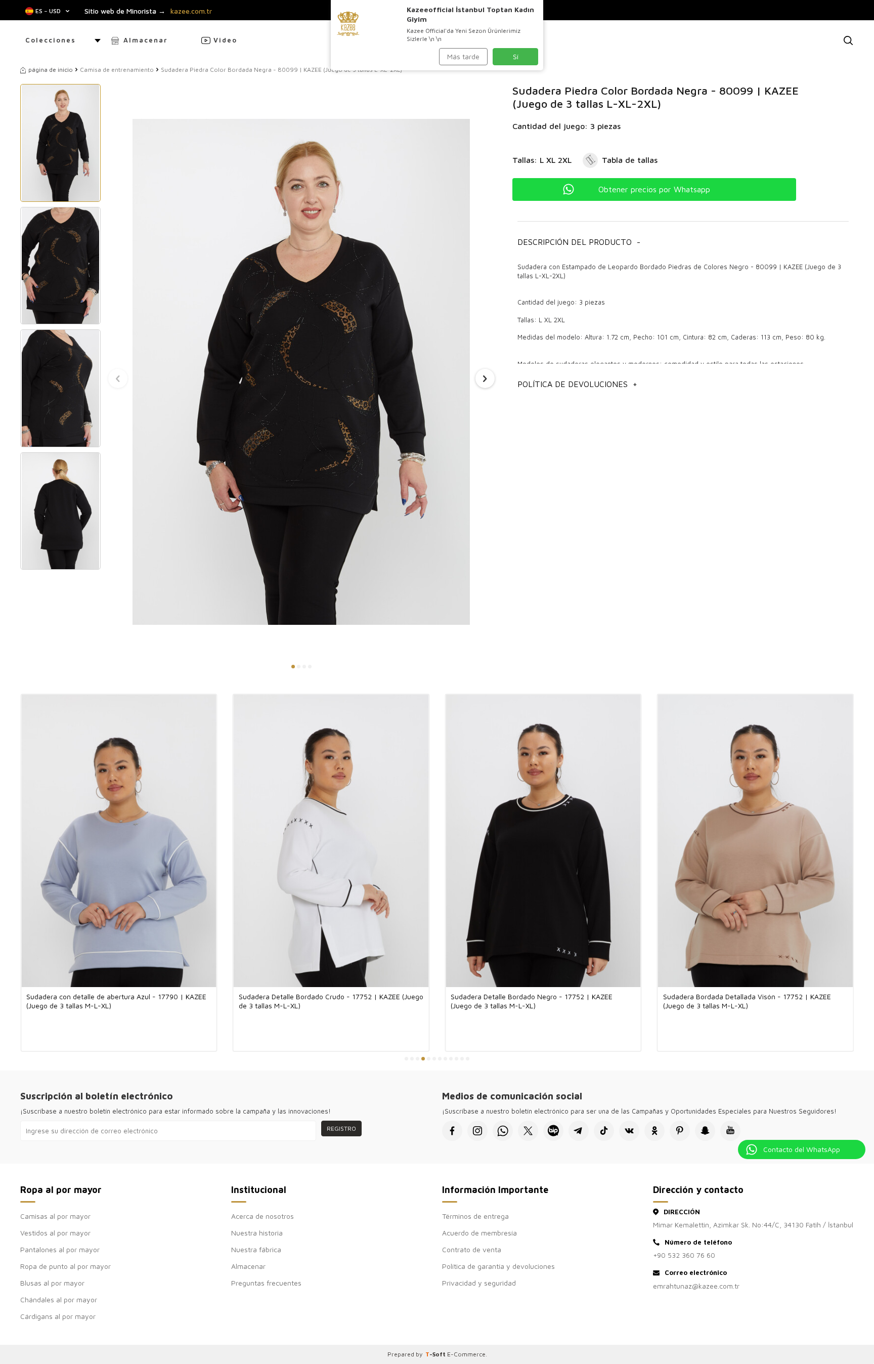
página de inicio (50, 69)
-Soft (436, 1354)
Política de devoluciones (577, 384)
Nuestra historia (257, 1232)
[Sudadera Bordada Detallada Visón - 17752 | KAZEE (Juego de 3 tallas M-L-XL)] (755, 841)
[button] (293, 666)
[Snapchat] (705, 1131)
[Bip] (553, 1131)
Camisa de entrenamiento (117, 69)
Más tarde (463, 56)
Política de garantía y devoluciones (498, 1266)
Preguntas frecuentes (266, 1282)
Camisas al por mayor (55, 1216)
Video (225, 40)
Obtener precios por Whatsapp (654, 189)
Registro (341, 1128)
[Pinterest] (680, 1131)
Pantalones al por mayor (60, 1249)
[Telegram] (579, 1131)
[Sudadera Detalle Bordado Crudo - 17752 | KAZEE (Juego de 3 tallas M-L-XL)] (331, 841)
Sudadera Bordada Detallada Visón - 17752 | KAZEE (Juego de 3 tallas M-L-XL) (747, 1001)
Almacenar (145, 40)
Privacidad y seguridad (479, 1282)
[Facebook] (452, 1131)
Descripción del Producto (578, 241)
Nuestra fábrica (256, 1249)
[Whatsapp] (503, 1131)
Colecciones (50, 40)
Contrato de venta (471, 1249)
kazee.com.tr (191, 11)
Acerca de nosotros (262, 1216)
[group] (301, 372)
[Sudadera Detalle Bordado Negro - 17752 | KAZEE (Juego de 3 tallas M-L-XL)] (543, 841)
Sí (515, 56)
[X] (528, 1131)
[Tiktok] (604, 1131)
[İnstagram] (477, 1131)
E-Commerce (466, 1354)
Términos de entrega (475, 1216)
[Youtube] (730, 1131)
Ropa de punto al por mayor (65, 1266)
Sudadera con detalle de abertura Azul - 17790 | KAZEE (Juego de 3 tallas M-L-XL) (116, 1001)
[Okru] (654, 1131)
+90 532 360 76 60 (684, 1255)
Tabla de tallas (630, 159)
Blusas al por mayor (52, 1282)
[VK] (629, 1131)
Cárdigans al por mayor (58, 1316)
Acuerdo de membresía (479, 1232)
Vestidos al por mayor (55, 1232)
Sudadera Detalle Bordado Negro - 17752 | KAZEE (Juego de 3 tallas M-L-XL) (532, 1001)
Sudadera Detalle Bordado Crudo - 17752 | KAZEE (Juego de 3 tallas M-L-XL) (331, 1001)
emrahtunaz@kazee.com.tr (696, 1286)
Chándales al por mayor (58, 1299)
